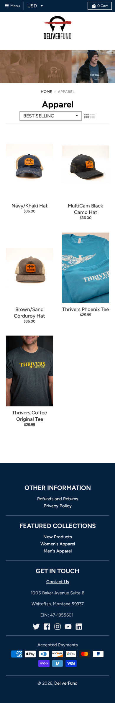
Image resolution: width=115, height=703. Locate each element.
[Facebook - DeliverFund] (46, 626)
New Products (57, 536)
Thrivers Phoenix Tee (85, 309)
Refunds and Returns (57, 498)
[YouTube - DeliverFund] (68, 626)
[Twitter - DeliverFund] (36, 626)
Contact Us (57, 581)
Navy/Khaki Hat (30, 206)
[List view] (92, 116)
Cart (102, 6)
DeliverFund (66, 683)
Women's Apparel (57, 544)
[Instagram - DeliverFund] (57, 626)
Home (46, 91)
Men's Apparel (58, 551)
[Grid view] (86, 116)
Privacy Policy (58, 506)
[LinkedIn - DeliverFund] (78, 626)
